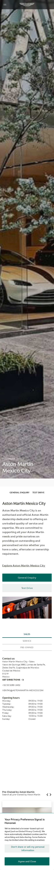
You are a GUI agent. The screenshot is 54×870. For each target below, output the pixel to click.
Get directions (11, 679)
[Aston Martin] (27, 5)
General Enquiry (20, 492)
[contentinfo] (27, 482)
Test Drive (38, 492)
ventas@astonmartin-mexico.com (22, 690)
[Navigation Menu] (4, 4)
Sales (27, 634)
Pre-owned (27, 647)
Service (27, 640)
